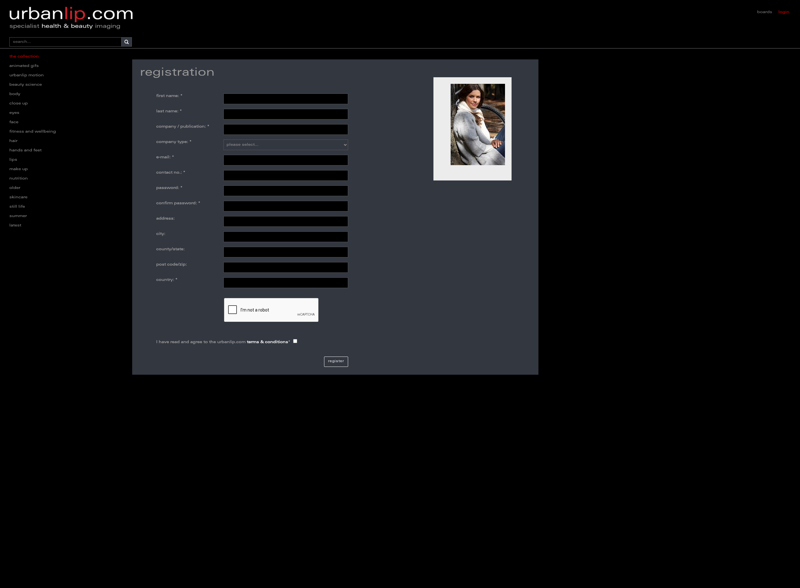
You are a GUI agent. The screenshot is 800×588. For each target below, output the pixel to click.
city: (160, 234)
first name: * (169, 96)
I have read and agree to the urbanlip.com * (223, 342)
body (14, 94)
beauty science (25, 85)
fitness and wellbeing (32, 132)
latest (15, 225)
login (783, 12)
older (14, 188)
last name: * (169, 111)
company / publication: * (182, 127)
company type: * (174, 142)
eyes (14, 113)
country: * (167, 280)
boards (764, 12)
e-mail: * (165, 157)
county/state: (170, 249)
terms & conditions (267, 342)
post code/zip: (171, 264)
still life (17, 207)
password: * (169, 188)
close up (18, 103)
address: (165, 218)
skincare (18, 197)
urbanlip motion (26, 75)
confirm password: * (178, 203)
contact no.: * (170, 173)
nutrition (18, 178)
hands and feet (25, 150)
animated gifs (24, 66)
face (13, 122)
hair (13, 141)
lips (13, 160)
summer (18, 216)
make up (18, 169)
